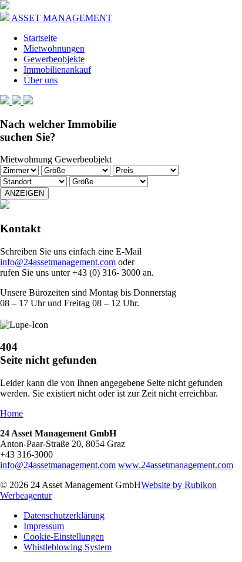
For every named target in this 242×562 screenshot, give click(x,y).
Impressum (43, 526)
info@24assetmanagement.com (58, 262)
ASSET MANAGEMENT (60, 18)
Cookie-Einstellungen (63, 536)
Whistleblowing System (67, 547)
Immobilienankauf (57, 70)
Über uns (40, 80)
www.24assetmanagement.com (175, 465)
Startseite (40, 38)
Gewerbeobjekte (54, 59)
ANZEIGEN (24, 193)
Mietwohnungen (54, 48)
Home (11, 413)
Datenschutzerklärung (64, 515)
